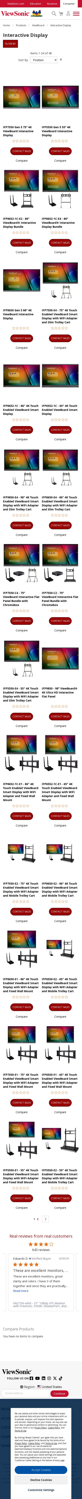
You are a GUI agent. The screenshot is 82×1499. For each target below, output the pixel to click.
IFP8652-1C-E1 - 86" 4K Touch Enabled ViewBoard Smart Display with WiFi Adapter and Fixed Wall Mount (20, 792)
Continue (59, 1393)
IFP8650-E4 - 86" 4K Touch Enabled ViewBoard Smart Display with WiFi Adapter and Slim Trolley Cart (59, 503)
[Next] (45, 1219)
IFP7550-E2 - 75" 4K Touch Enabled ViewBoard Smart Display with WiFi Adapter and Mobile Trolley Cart (21, 889)
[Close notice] (66, 1412)
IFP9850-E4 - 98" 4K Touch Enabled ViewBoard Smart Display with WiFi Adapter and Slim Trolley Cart (21, 503)
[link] (41, 1304)
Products (21, 25)
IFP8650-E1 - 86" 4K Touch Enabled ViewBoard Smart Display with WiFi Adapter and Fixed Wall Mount (21, 985)
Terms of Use (20, 1430)
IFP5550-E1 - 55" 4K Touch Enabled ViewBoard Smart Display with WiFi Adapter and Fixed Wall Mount (21, 1176)
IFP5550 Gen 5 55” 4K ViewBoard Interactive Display (57, 131)
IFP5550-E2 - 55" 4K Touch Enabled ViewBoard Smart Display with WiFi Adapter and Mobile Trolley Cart (59, 1176)
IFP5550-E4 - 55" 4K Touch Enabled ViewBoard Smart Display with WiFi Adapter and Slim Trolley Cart (21, 694)
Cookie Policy (54, 1427)
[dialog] (41, 1449)
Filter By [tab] (10, 43)
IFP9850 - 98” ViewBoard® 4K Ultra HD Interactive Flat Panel (59, 692)
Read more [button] (20, 1291)
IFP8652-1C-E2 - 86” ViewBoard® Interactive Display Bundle (19, 223)
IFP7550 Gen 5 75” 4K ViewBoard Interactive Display (18, 131)
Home (7, 25)
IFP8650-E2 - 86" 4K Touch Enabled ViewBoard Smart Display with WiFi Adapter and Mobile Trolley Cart (59, 889)
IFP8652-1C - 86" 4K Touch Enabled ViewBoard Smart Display (21, 410)
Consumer (69, 3)
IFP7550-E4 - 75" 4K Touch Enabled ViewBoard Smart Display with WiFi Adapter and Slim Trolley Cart (59, 316)
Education (35, 3)
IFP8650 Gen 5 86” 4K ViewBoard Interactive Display (18, 314)
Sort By (23, 60)
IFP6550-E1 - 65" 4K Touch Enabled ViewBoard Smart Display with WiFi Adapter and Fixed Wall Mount (59, 1081)
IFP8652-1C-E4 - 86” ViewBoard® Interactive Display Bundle (58, 223)
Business (52, 3)
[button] (22, 160)
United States (52, 1387)
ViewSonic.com (15, 3)
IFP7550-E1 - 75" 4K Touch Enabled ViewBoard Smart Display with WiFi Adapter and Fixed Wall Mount (21, 1081)
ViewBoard (38, 25)
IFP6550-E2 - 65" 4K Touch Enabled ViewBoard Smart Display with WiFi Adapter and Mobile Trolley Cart (59, 985)
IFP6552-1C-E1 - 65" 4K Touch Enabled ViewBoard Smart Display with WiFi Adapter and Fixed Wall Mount (59, 792)
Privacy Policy (40, 1427)
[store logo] (25, 13)
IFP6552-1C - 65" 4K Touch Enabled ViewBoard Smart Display (59, 410)
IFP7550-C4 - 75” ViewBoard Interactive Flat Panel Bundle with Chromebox (21, 599)
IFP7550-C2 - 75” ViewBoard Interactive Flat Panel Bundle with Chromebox (60, 599)
